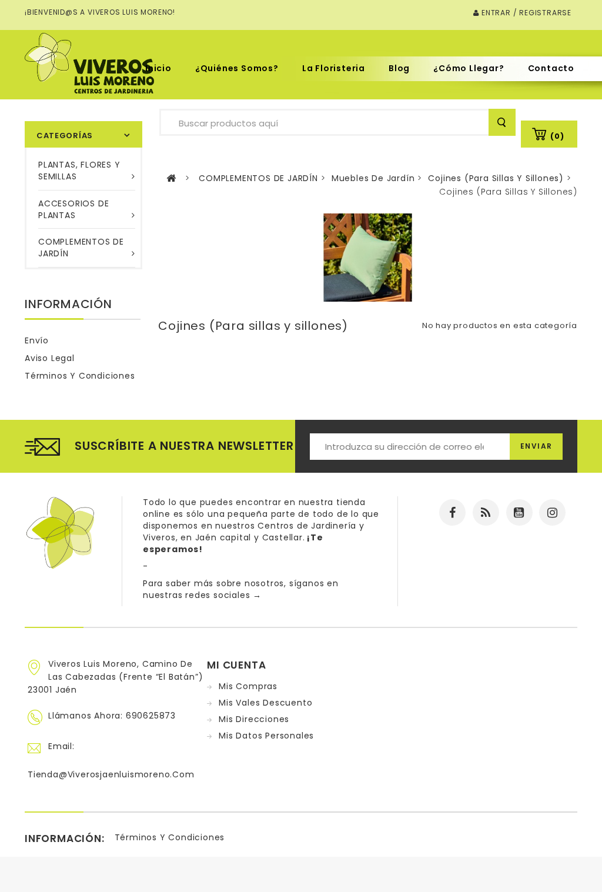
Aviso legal (50, 358)
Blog (399, 68)
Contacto (551, 68)
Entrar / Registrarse (525, 13)
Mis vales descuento (265, 703)
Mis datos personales (266, 735)
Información (68, 304)
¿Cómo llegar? (468, 68)
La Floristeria (333, 68)
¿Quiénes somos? (237, 68)
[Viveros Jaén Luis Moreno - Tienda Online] (89, 63)
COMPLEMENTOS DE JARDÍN (81, 247)
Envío (37, 340)
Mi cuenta (236, 665)
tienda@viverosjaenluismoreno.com (111, 774)
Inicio (158, 68)
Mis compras (248, 686)
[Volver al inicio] (171, 178)
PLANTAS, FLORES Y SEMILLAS (79, 170)
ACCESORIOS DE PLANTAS (73, 209)
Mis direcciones (254, 719)
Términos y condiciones (80, 376)
